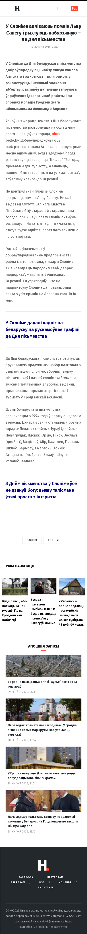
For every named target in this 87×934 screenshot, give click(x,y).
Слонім (53, 540)
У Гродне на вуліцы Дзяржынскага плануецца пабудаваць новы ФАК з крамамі (42, 776)
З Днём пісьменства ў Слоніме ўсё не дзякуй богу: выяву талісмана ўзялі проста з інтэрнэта (41, 490)
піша (56, 134)
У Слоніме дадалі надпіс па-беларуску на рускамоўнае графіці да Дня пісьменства (42, 329)
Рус (74, 8)
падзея (32, 540)
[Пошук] (61, 8)
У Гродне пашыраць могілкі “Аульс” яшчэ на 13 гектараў (42, 684)
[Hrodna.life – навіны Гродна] (17, 8)
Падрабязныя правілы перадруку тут (43, 926)
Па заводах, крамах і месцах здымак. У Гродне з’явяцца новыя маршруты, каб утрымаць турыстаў (42, 730)
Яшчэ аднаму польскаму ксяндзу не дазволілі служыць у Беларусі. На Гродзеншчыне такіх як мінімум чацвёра (43, 821)
